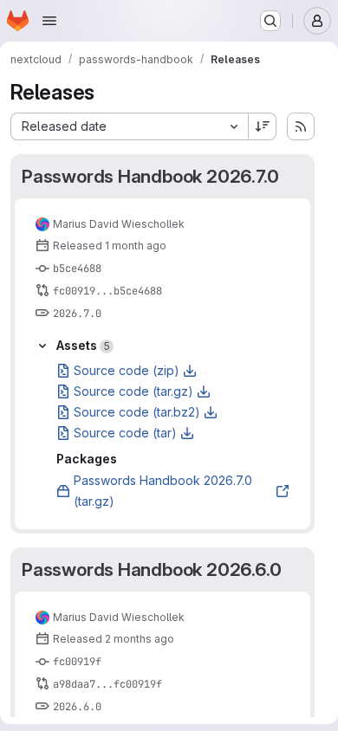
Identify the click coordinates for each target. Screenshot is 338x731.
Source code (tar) (125, 432)
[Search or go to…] (270, 20)
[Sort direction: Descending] (262, 126)
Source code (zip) (126, 370)
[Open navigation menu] (49, 21)
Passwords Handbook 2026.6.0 (151, 569)
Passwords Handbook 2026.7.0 (150, 176)
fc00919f (77, 662)
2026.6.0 (77, 707)
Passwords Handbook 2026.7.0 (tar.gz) (163, 490)
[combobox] (129, 126)
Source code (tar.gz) (133, 391)
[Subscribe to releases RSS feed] (301, 126)
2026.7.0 (77, 313)
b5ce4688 (77, 268)
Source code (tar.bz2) (137, 411)
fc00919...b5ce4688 (107, 291)
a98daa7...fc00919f (107, 684)
